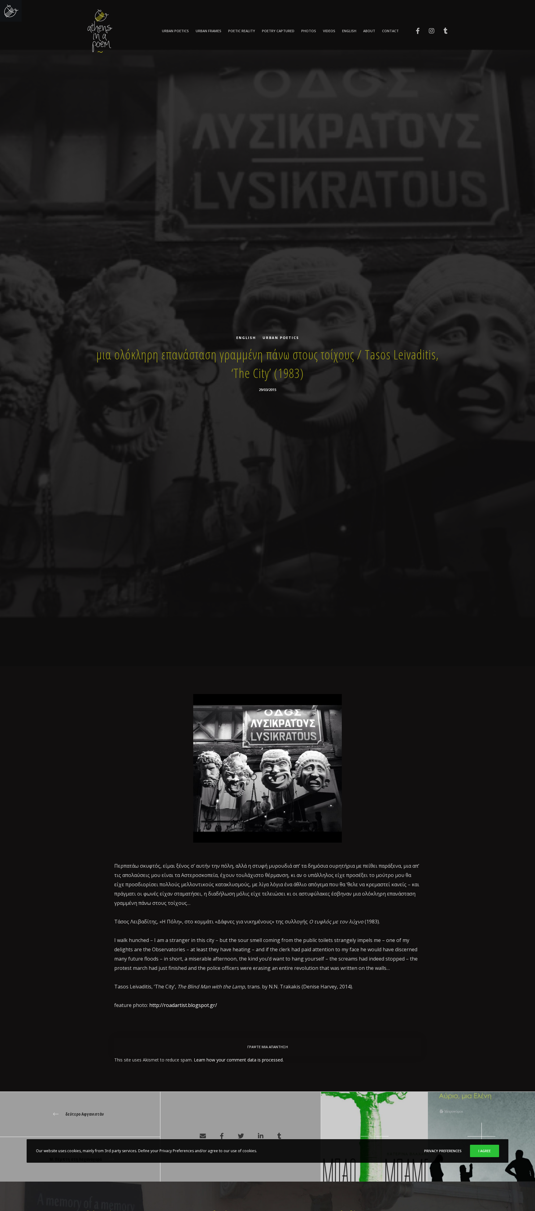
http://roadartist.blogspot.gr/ (183, 1005)
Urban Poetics (281, 337)
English (246, 337)
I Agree (484, 1150)
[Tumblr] (442, 31)
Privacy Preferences (443, 1150)
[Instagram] (428, 31)
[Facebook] (414, 31)
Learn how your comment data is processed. (239, 1060)
